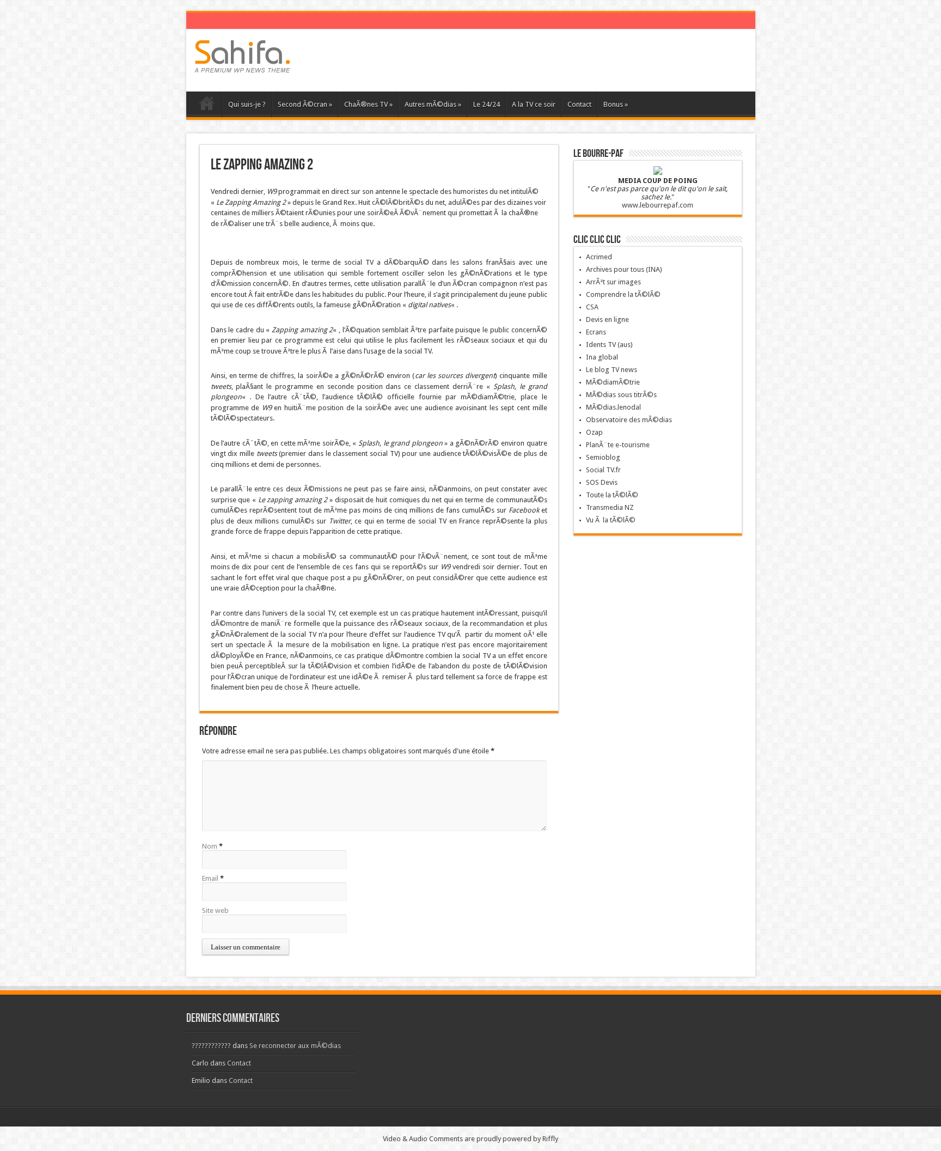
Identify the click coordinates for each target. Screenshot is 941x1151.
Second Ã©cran (305, 104)
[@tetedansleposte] (242, 64)
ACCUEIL (207, 106)
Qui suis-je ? (247, 104)
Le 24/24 (486, 104)
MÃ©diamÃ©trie (613, 382)
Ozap (594, 432)
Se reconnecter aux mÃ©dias (295, 1046)
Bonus (615, 104)
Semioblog (603, 457)
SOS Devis (602, 482)
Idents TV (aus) (609, 344)
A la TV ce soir (533, 104)
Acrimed (599, 257)
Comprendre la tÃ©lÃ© (623, 294)
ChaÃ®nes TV (368, 104)
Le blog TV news (611, 370)
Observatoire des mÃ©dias (629, 420)
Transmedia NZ (610, 507)
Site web (215, 910)
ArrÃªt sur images (613, 282)
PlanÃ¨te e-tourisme (618, 445)
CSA (592, 307)
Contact (579, 104)
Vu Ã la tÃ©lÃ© (611, 520)
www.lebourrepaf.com (657, 205)
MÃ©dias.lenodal (613, 407)
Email (210, 878)
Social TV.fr (603, 470)
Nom (209, 846)
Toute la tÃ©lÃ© (612, 495)
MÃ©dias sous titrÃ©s (621, 395)
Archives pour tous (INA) (624, 269)
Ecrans (596, 332)
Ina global (602, 357)
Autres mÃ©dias (433, 104)
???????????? (211, 1046)
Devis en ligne (607, 319)
